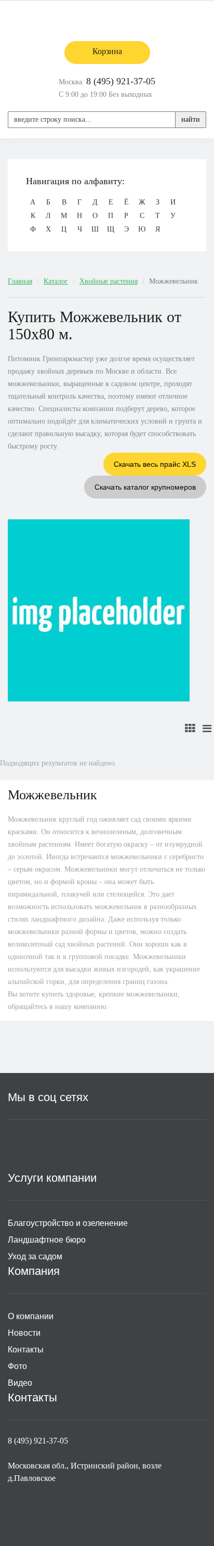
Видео (20, 1382)
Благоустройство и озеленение (68, 1223)
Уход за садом (35, 1256)
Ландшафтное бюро (47, 1239)
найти (190, 119)
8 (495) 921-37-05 (120, 81)
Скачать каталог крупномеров (145, 487)
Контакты (26, 1349)
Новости (24, 1332)
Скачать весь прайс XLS (155, 464)
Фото (17, 1366)
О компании (31, 1316)
